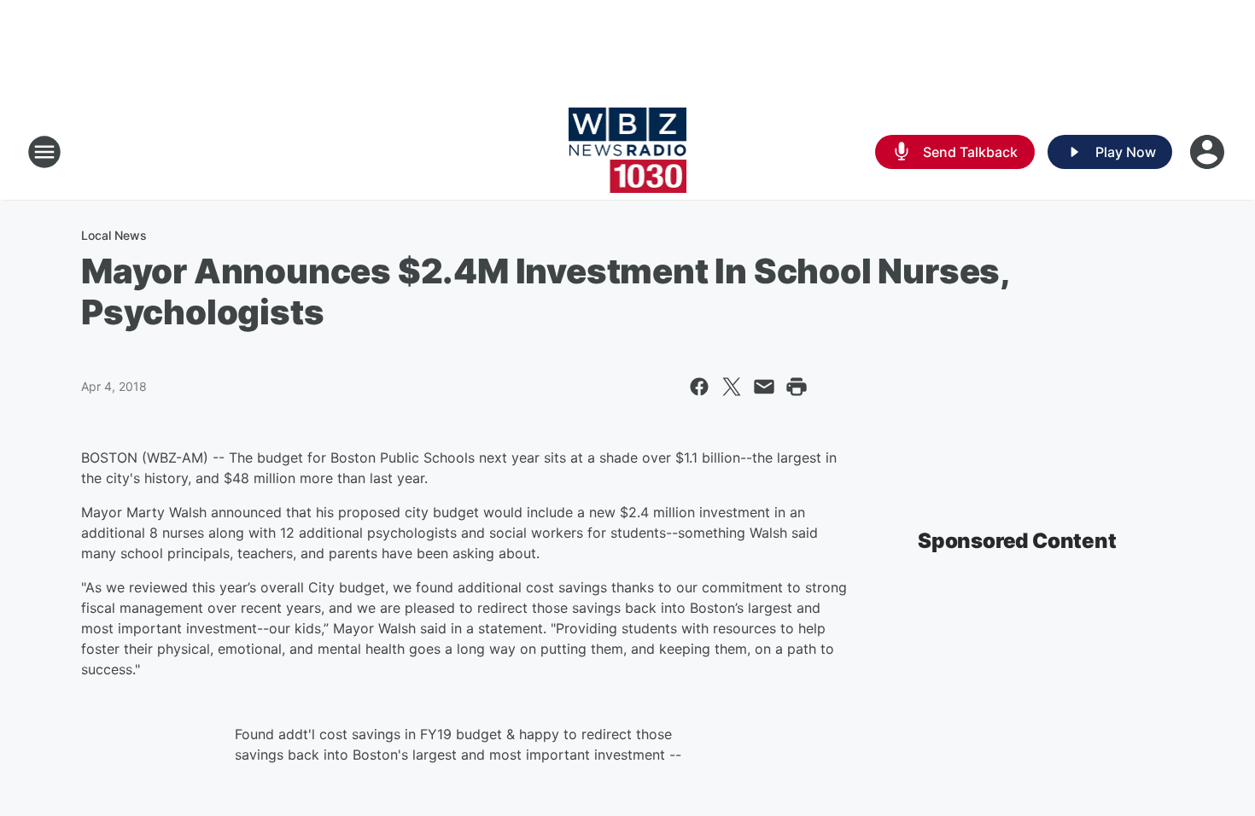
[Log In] (1209, 152)
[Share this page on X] (732, 387)
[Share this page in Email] (764, 387)
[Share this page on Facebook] (699, 387)
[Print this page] (796, 387)
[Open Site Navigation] (44, 152)
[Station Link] (628, 152)
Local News (114, 235)
